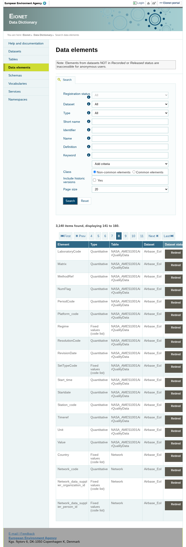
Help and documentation (26, 43)
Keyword (69, 155)
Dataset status (174, 244)
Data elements (19, 67)
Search (67, 79)
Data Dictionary (43, 35)
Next (152, 236)
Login (140, 3)
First (67, 236)
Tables (13, 59)
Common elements (149, 172)
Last (167, 236)
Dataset (68, 104)
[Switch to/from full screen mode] (155, 3)
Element (63, 244)
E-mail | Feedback (22, 533)
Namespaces (17, 99)
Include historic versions (74, 180)
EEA (27, 3)
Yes (100, 180)
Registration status (76, 94)
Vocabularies (17, 83)
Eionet (26, 35)
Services (14, 91)
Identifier (69, 130)
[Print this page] (149, 3)
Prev (82, 236)
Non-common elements (113, 172)
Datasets (14, 51)
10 (133, 236)
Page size (70, 189)
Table (115, 244)
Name (67, 138)
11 (142, 236)
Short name (71, 121)
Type (66, 113)
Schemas (15, 75)
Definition (70, 147)
